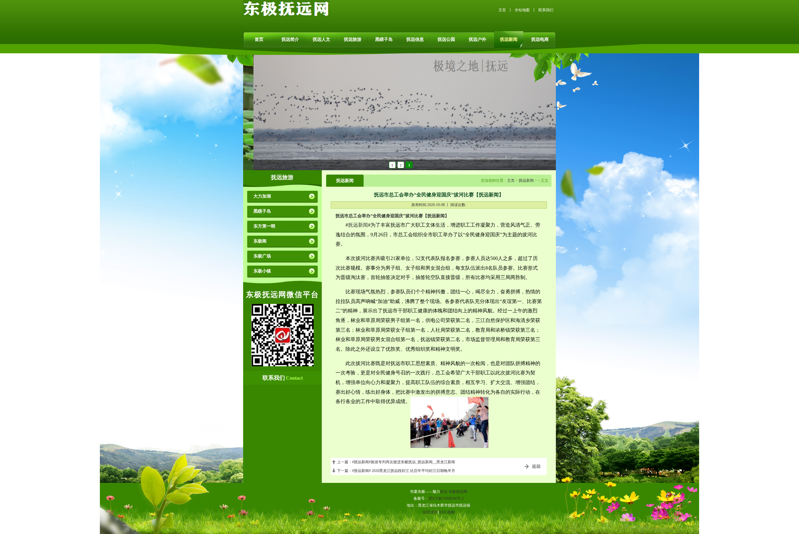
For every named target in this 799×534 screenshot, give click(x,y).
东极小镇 (262, 271)
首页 (259, 39)
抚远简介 (290, 39)
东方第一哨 (264, 226)
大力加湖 (262, 196)
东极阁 (260, 241)
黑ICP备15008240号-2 (446, 498)
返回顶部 (430, 512)
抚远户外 (477, 39)
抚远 (444, 491)
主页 (502, 10)
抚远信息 (415, 39)
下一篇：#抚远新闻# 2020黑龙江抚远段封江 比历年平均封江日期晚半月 (396, 471)
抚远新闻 (508, 39)
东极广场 (262, 256)
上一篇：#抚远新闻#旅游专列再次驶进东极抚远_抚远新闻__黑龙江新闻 (396, 462)
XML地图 (447, 512)
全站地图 (522, 10)
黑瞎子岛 (384, 39)
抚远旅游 (352, 39)
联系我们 (545, 10)
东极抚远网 (458, 491)
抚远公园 (446, 39)
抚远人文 (321, 39)
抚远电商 (540, 39)
